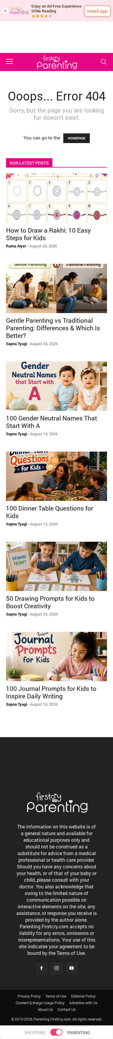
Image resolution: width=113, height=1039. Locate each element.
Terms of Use (56, 996)
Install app (97, 11)
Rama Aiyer (16, 246)
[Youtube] (72, 968)
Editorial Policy (83, 996)
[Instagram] (57, 968)
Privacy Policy (29, 996)
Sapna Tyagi (16, 343)
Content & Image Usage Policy (40, 1002)
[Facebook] (42, 968)
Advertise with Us (83, 1002)
